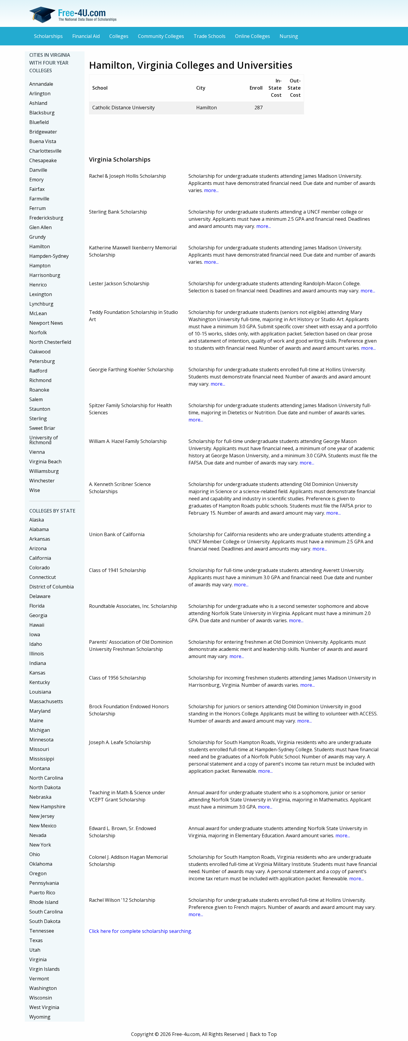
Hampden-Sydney (49, 256)
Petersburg (42, 361)
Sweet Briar (42, 428)
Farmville (39, 198)
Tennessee (41, 930)
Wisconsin (40, 997)
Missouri (39, 749)
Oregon (38, 873)
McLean (38, 313)
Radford (38, 370)
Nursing (289, 36)
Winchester (42, 480)
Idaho (35, 644)
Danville (38, 170)
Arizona (38, 548)
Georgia (38, 615)
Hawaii (36, 625)
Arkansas (39, 539)
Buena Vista (42, 141)
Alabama (39, 529)
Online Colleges (252, 36)
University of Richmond (43, 440)
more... (211, 190)
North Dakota (45, 787)
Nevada (37, 835)
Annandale (41, 84)
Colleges (118, 36)
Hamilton (39, 246)
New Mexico (42, 825)
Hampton (39, 265)
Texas (36, 940)
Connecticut (42, 577)
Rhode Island (43, 902)
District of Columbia (51, 586)
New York (40, 844)
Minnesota (41, 739)
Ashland (38, 103)
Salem (36, 399)
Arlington (39, 93)
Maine (36, 720)
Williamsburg (44, 471)
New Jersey (41, 816)
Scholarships (48, 36)
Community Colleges (161, 36)
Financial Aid (86, 36)
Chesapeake (43, 160)
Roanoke (39, 390)
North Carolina (46, 778)
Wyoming (39, 1017)
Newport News (46, 323)
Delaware (39, 596)
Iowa (34, 634)
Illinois (36, 653)
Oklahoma (40, 864)
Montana (39, 768)
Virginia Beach (45, 461)
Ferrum (37, 208)
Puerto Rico (42, 892)
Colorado (39, 567)
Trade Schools (210, 36)
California (40, 558)
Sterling (38, 418)
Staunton (39, 409)
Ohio (34, 854)
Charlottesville (45, 151)
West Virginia (44, 1007)
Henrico (38, 284)
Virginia (38, 959)
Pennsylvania (44, 883)
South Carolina (46, 911)
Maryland (39, 711)
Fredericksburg (46, 217)
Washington (43, 988)
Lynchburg (41, 304)
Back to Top (263, 1034)
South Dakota (44, 921)
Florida (37, 605)
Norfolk (38, 332)
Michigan (39, 730)
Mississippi (41, 758)
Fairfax (37, 189)
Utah (34, 950)
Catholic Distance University (123, 107)
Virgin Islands (44, 969)
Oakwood (39, 351)
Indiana (37, 663)
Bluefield (39, 122)
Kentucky (39, 682)
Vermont (39, 978)
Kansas (37, 672)
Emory (36, 179)
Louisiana (40, 692)
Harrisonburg (44, 275)
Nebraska (40, 797)
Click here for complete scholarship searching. (140, 931)
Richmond (40, 380)
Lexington (40, 294)
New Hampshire (47, 806)
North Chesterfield (50, 342)
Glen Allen (40, 227)
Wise (34, 490)
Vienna (37, 452)
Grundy (37, 237)
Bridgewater (43, 131)
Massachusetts (46, 701)
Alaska (36, 519)
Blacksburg (42, 112)
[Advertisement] (197, 132)
